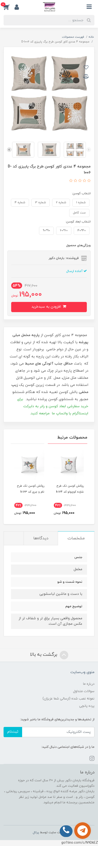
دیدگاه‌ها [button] (40, 538)
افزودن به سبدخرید (46, 306)
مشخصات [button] (76, 538)
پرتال (36, 832)
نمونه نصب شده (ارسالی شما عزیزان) (68, 698)
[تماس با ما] (82, 830)
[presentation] (88, 149)
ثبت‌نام (12, 731)
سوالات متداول (83, 691)
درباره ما (88, 684)
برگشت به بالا (44, 654)
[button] (9, 7)
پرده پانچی (86, 706)
